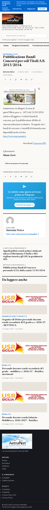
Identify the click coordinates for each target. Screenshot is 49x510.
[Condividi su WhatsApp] (16, 79)
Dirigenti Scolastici (20, 46)
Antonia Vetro (9, 72)
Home (6, 46)
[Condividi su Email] (26, 79)
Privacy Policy (7, 498)
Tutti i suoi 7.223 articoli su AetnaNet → (22, 234)
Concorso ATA (39, 143)
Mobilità (6, 365)
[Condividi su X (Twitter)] (10, 79)
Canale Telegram (6, 9)
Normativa (6, 463)
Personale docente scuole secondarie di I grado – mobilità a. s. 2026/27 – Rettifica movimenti (23, 372)
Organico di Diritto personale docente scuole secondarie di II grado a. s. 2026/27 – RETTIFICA (23, 323)
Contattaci (6, 489)
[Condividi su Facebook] (5, 79)
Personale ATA (10, 54)
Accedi (42, 9)
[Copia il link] (31, 79)
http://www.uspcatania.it (14, 136)
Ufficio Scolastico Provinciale (16, 163)
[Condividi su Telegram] (21, 79)
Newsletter (17, 9)
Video (4, 469)
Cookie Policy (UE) (9, 495)
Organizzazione (8, 480)
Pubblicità (6, 492)
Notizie (4, 460)
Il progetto (6, 478)
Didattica (5, 466)
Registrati (31, 9)
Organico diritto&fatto (14, 316)
